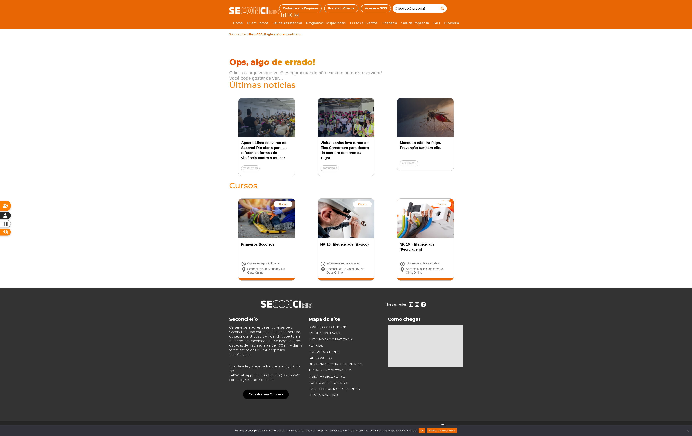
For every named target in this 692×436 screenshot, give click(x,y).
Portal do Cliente (341, 8)
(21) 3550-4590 (288, 375)
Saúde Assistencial (287, 23)
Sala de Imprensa (415, 23)
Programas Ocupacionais (326, 23)
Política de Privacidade (329, 383)
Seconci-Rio (237, 34)
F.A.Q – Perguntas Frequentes (334, 389)
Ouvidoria (451, 23)
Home (238, 23)
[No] (687, 430)
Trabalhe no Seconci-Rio (330, 370)
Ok (422, 430)
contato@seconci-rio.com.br (252, 380)
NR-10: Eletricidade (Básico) (344, 244)
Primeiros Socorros (257, 244)
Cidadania (389, 23)
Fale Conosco (320, 358)
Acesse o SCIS (376, 8)
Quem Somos (257, 23)
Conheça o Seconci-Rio (328, 327)
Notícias (316, 345)
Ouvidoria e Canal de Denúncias (336, 364)
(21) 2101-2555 (264, 375)
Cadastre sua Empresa (300, 8)
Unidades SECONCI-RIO (327, 376)
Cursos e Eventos (363, 23)
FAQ (436, 23)
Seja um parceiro (323, 395)
